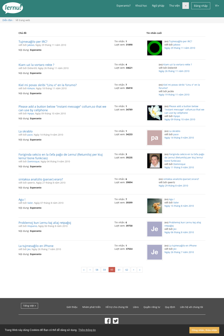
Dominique (33, 161)
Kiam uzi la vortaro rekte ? (36, 65)
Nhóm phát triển (91, 307)
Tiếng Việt (29, 305)
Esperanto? (124, 5)
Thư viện (174, 5)
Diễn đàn (7, 20)
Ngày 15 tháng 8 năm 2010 (179, 205)
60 (112, 269)
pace (30, 134)
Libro (136, 307)
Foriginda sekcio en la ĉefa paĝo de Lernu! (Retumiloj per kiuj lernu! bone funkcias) (61, 156)
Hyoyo (30, 113)
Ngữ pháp (158, 5)
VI (216, 5)
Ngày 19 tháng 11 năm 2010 (174, 94)
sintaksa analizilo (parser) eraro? (41, 179)
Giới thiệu (72, 307)
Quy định (170, 307)
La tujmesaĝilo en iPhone (36, 246)
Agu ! (22, 199)
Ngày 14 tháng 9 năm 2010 (179, 137)
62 (126, 269)
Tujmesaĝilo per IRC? (33, 42)
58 (97, 269)
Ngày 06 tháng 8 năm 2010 (179, 232)
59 (104, 269)
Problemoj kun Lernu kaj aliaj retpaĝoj (45, 223)
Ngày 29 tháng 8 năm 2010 (173, 185)
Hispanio (32, 226)
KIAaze (31, 88)
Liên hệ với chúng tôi (191, 307)
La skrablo (26, 131)
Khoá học (141, 5)
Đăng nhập (201, 6)
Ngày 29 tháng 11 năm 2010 (179, 47)
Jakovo (30, 44)
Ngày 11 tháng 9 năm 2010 (179, 167)
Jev (174, 229)
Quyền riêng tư (151, 307)
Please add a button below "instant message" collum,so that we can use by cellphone (62, 108)
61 (119, 269)
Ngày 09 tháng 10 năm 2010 (179, 119)
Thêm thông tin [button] (87, 330)
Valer (30, 202)
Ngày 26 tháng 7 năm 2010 (179, 252)
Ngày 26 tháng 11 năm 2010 (174, 71)
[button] (185, 5)
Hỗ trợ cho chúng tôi (117, 307)
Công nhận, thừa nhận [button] (204, 330)
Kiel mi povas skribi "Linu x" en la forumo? (48, 85)
